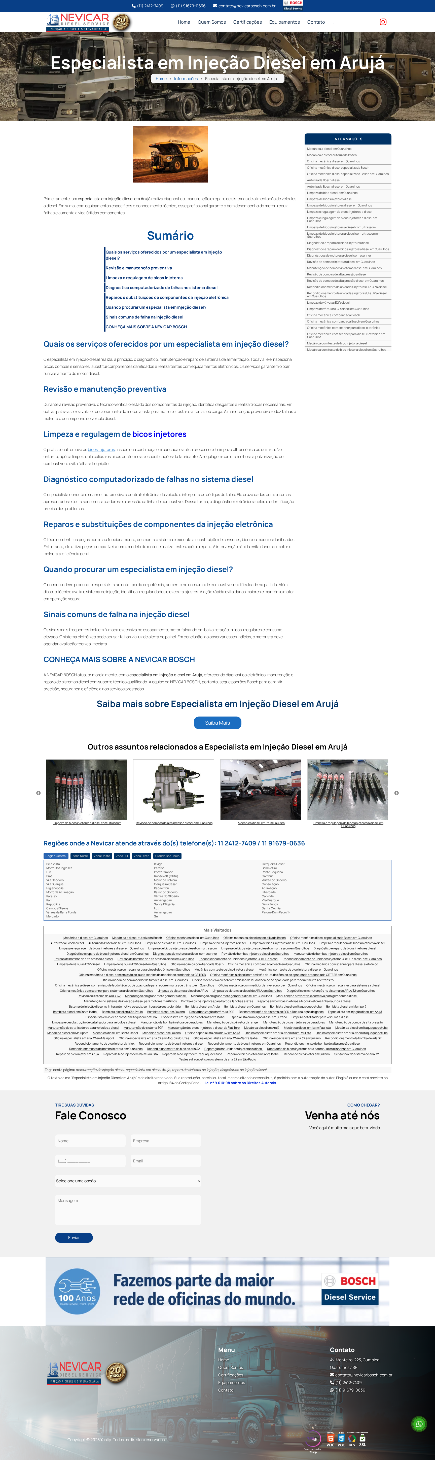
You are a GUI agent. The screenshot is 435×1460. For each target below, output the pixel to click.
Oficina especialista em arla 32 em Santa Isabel (226, 1038)
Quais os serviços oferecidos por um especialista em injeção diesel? (164, 255)
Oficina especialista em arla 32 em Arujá (212, 1033)
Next (396, 793)
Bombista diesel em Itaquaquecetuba (296, 1006)
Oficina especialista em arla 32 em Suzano (292, 1038)
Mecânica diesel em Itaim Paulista (307, 1027)
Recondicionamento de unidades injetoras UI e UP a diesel (347, 287)
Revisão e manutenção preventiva (139, 268)
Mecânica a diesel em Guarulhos (329, 149)
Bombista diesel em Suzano (166, 1012)
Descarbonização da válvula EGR (211, 1012)
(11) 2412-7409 (150, 6)
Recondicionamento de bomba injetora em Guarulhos (105, 1049)
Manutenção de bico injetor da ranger (233, 1022)
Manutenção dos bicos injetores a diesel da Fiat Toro (204, 1027)
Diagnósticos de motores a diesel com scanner (339, 255)
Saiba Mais (217, 722)
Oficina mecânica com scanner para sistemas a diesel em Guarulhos (106, 990)
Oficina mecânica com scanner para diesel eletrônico (343, 328)
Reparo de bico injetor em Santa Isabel (253, 1054)
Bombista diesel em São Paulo (122, 1012)
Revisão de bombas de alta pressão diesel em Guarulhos (345, 280)
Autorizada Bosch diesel (323, 180)
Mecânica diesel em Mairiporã (67, 1033)
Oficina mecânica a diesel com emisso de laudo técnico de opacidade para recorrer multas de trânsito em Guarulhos (134, 985)
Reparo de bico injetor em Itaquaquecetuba (192, 1054)
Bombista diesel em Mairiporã (346, 1006)
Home (184, 22)
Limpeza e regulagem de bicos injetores (144, 277)
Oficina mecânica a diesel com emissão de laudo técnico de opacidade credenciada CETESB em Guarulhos (283, 975)
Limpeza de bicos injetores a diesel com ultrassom (341, 227)
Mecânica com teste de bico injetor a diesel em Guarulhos (346, 349)
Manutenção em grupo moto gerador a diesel (156, 996)
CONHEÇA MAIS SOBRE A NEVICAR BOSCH (146, 327)
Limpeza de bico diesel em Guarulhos (332, 193)
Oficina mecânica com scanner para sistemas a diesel (343, 985)
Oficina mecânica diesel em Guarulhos (333, 161)
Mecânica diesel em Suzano (161, 1033)
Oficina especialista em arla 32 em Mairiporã (84, 1038)
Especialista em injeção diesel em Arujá (355, 1012)
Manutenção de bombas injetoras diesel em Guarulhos (344, 268)
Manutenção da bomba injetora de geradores (172, 1022)
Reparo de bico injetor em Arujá (77, 1054)
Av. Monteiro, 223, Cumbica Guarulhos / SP (354, 1363)
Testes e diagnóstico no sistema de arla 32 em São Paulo (217, 1059)
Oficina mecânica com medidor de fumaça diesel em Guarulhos (145, 980)
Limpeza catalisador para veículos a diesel (320, 1017)
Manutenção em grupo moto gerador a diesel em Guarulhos (231, 996)
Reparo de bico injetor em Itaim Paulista (130, 1054)
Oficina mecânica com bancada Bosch (333, 315)
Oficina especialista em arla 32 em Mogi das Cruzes (154, 1038)
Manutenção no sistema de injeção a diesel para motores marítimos (130, 1001)
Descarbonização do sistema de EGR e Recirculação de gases (281, 1012)
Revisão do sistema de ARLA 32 (99, 996)
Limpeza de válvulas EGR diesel (328, 302)
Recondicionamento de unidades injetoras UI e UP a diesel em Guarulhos (347, 294)
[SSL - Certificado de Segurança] (362, 1439)
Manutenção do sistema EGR (143, 1027)
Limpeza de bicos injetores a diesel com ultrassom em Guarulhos (343, 235)
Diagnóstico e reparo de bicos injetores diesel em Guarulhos (348, 249)
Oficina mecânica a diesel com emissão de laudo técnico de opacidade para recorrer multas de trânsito (263, 980)
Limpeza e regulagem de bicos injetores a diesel (339, 211)
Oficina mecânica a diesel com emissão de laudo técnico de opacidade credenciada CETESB (142, 975)
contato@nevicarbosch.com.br (247, 6)
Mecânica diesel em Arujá (261, 1027)
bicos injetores (159, 434)
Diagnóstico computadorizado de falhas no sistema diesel (162, 287)
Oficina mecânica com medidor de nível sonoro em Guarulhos (260, 985)
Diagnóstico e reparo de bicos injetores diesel (338, 243)
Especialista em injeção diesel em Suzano (258, 1017)
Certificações (247, 22)
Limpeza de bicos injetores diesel (329, 199)
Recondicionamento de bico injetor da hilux (104, 1043)
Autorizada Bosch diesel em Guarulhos (333, 186)
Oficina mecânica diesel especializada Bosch (338, 167)
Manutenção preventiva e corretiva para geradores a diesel (316, 996)
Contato (316, 22)
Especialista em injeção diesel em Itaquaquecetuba (121, 1017)
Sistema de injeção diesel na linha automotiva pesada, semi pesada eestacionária (124, 1006)
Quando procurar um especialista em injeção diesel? (156, 307)
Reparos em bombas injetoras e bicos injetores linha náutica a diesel (304, 1001)
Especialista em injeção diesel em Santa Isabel (193, 1017)
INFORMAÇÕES (348, 138)
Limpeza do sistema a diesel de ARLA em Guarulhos (247, 990)
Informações (186, 79)
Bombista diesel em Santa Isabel (75, 1012)
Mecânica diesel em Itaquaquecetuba (361, 1027)
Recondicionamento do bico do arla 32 (173, 1049)
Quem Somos (212, 22)
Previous (38, 793)
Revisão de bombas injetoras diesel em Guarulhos (341, 262)
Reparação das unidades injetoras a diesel (233, 1049)
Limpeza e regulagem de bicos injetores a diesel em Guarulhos (342, 219)
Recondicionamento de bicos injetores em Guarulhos (244, 1043)
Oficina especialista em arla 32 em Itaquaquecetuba (352, 1033)
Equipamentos (284, 22)
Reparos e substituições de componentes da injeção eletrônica (167, 297)
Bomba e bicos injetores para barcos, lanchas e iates (217, 1001)
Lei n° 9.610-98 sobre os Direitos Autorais (240, 1082)
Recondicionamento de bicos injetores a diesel (171, 1043)
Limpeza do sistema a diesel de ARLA (183, 990)
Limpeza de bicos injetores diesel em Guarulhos (339, 205)
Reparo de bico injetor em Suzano (307, 1054)
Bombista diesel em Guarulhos (245, 1006)
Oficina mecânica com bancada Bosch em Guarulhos (343, 321)
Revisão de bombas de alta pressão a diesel (337, 274)
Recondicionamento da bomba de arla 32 (353, 1038)
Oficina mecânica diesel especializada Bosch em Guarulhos (348, 174)
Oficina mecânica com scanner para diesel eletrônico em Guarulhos (346, 335)
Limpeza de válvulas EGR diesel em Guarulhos (338, 309)
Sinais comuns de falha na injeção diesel (144, 317)
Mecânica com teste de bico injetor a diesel (337, 343)
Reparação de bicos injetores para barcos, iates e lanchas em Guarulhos (316, 1049)
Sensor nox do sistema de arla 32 (356, 1054)
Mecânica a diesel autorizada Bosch (332, 155)
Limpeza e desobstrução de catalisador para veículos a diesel (94, 1022)
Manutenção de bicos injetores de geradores (294, 1022)
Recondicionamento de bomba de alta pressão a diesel (322, 1043)
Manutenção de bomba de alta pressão (356, 1022)
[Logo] (88, 1372)
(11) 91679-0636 (191, 6)
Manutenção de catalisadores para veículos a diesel (83, 1027)
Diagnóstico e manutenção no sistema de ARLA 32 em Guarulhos (331, 990)
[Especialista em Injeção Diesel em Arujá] (170, 154)
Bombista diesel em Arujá (202, 1006)
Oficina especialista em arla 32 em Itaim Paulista (278, 1033)
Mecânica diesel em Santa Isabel (115, 1033)
